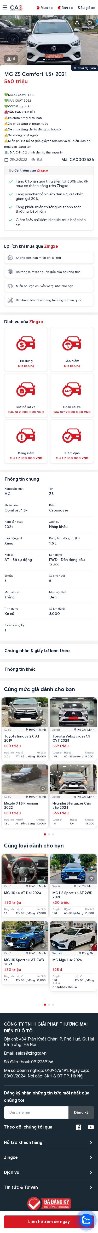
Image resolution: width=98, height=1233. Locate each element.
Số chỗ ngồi (57, 575)
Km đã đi (41, 752)
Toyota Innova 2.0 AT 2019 (22, 738)
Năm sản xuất (13, 522)
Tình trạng (11, 608)
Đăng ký (81, 1112)
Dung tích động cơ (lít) (64, 538)
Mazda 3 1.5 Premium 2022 (21, 805)
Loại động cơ (13, 538)
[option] (49, 41)
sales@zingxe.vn (31, 1053)
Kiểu (52, 505)
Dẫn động (55, 555)
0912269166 (42, 1062)
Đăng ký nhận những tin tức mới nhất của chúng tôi (46, 1097)
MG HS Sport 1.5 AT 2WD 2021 (24, 962)
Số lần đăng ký (14, 625)
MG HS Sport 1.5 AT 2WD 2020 (73, 895)
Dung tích (9, 752)
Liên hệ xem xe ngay (49, 1221)
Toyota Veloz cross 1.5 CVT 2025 (71, 738)
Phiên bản (11, 505)
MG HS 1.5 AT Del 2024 (22, 893)
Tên (51, 489)
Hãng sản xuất (14, 489)
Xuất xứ (54, 522)
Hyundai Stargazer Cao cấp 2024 (72, 805)
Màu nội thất (57, 592)
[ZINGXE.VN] (16, 7)
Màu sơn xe (11, 592)
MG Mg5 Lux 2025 (67, 960)
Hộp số (8, 555)
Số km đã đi (57, 608)
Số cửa (8, 575)
